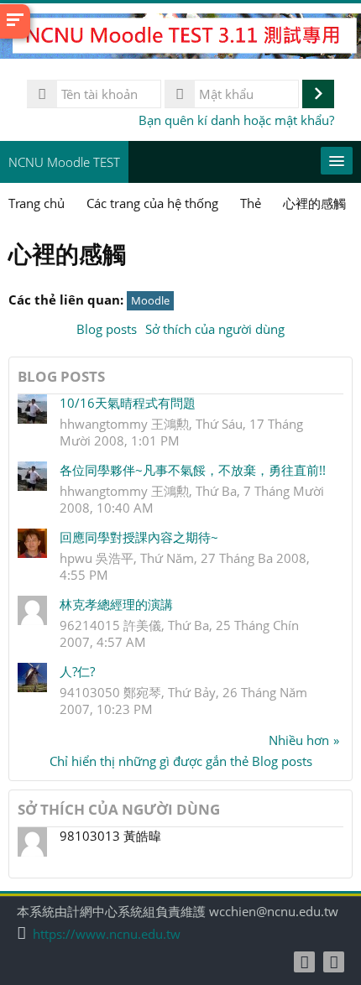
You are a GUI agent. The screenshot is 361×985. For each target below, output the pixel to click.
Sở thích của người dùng (215, 329)
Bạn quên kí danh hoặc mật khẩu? (236, 120)
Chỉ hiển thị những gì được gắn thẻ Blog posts (181, 761)
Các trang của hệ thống (152, 203)
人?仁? (77, 671)
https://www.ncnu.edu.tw (106, 934)
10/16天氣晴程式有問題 (128, 402)
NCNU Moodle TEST (64, 162)
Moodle (150, 300)
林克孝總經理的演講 (116, 604)
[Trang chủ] (180, 38)
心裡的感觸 (314, 203)
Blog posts (106, 329)
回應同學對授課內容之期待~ (139, 537)
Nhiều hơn (299, 740)
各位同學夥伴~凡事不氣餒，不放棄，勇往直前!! (193, 469)
